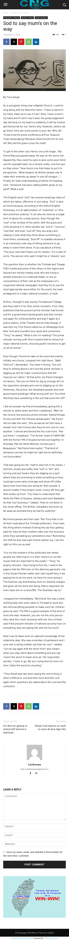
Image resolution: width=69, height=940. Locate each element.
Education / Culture (20, 12)
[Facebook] (6, 42)
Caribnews (34, 764)
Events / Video (27, 17)
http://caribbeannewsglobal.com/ (34, 769)
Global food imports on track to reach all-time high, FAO (50, 727)
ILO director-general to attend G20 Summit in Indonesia (15, 729)
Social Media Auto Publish (22, 938)
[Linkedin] (36, 42)
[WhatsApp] (28, 42)
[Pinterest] (21, 42)
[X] (14, 42)
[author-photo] (34, 760)
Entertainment (41, 17)
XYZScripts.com (51, 938)
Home (6, 12)
